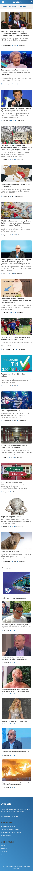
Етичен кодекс (6, 836)
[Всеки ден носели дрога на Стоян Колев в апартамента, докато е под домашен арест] (16, 677)
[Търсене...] (31, 2)
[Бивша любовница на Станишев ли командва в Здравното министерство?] (16, 645)
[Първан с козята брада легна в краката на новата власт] (16, 738)
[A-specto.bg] (18, 2)
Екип (2, 855)
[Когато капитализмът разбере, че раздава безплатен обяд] (16, 434)
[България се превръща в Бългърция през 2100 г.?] (16, 173)
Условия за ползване (8, 826)
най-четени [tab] (6, 598)
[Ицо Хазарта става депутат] (16, 400)
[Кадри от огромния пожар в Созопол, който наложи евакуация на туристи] (16, 770)
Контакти (4, 849)
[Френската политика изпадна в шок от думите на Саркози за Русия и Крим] (16, 98)
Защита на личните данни (10, 829)
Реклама (4, 852)
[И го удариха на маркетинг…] (16, 471)
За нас (3, 846)
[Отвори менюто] (3, 2)
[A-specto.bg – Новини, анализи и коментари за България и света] (6, 805)
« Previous (4, 568)
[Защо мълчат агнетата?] (16, 540)
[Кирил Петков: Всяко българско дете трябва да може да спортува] (16, 326)
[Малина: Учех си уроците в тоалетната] (16, 708)
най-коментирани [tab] (19, 598)
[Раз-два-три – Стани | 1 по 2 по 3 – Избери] (16, 363)
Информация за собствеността (11, 832)
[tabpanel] (16, 696)
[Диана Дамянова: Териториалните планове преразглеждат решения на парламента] (16, 59)
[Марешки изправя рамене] (16, 506)
